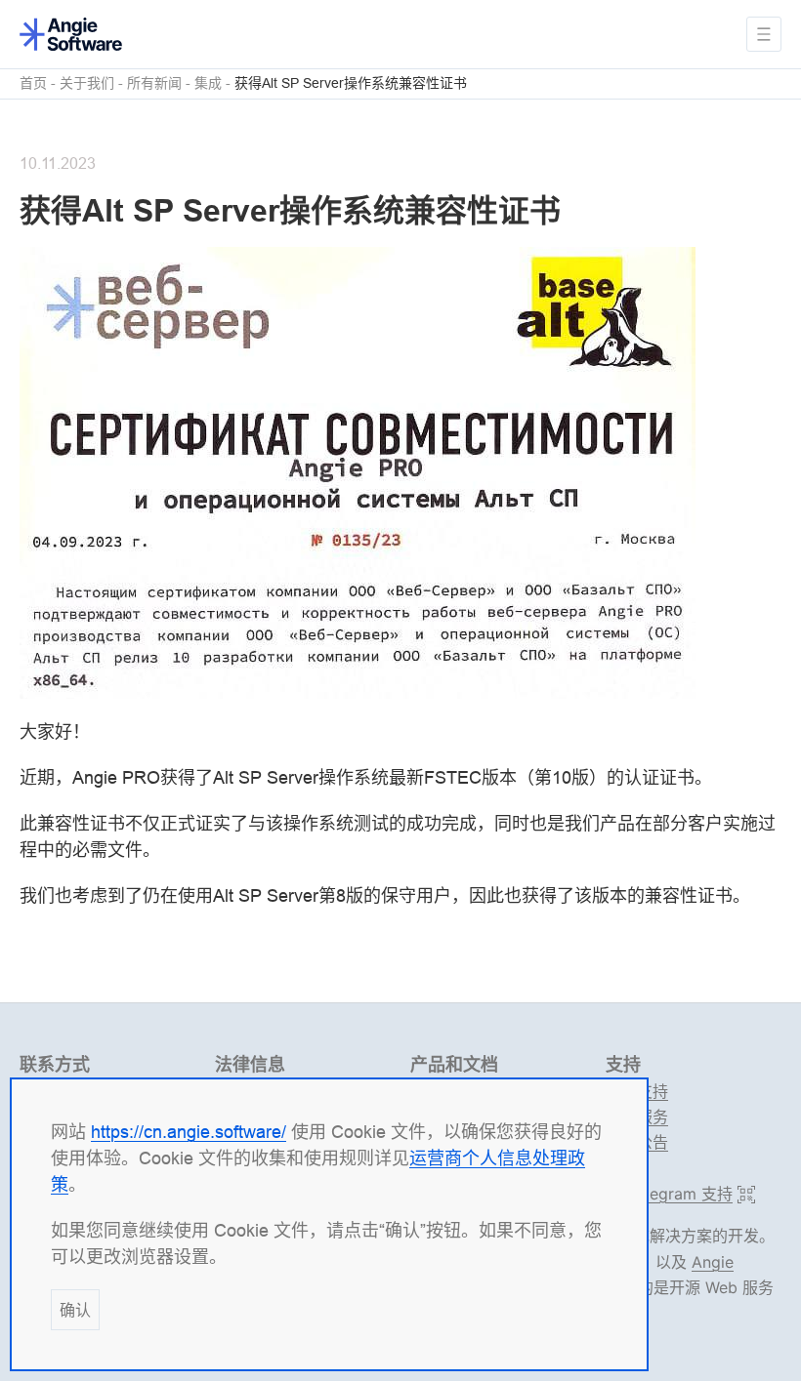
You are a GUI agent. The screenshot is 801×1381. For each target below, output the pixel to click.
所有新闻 (154, 83)
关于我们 (87, 83)
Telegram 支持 (678, 1194)
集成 (208, 83)
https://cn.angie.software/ (188, 1131)
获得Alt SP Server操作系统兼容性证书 (350, 83)
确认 (75, 1310)
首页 (33, 83)
